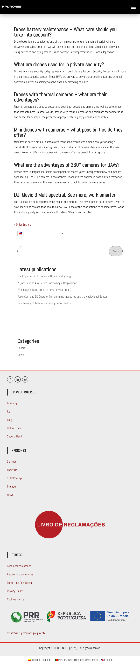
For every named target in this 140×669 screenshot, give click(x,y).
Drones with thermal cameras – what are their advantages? (60, 97)
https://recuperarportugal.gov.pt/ (26, 633)
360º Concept (15, 478)
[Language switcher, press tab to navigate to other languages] (41, 233)
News (20, 355)
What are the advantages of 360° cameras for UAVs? (67, 165)
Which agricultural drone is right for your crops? (44, 290)
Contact (11, 461)
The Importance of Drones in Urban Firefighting (44, 276)
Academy (12, 403)
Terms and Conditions (19, 583)
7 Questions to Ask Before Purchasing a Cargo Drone (47, 283)
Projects (12, 486)
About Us (12, 470)
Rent (9, 411)
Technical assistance (19, 566)
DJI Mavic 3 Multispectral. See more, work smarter (64, 195)
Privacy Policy (15, 591)
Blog (9, 420)
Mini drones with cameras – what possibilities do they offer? (68, 132)
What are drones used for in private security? (59, 64)
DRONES (7, 29)
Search (116, 251)
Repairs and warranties (20, 574)
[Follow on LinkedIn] (18, 379)
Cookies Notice (15, 599)
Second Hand (14, 436)
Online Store (14, 428)
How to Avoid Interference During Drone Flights (44, 303)
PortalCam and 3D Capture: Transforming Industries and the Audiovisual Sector (62, 296)
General (21, 348)
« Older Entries (22, 224)
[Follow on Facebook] (10, 379)
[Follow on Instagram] (25, 379)
